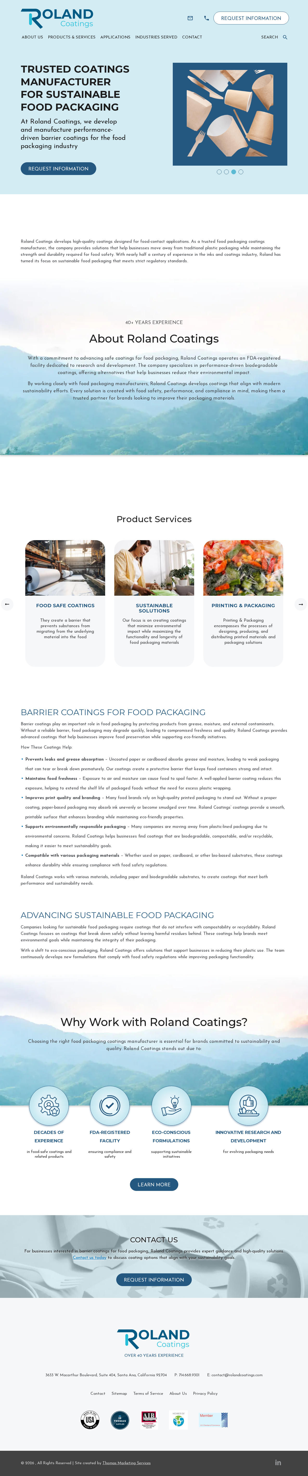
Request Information (251, 18)
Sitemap (119, 1394)
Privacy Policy (205, 1394)
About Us (178, 1394)
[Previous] (7, 604)
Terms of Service (148, 1394)
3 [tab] (233, 171)
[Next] (301, 604)
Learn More (154, 1185)
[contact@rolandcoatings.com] (190, 18)
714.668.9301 (189, 1375)
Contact (97, 1394)
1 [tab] (219, 171)
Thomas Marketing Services (127, 1463)
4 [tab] (240, 171)
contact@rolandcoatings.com (237, 1375)
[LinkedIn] (278, 1463)
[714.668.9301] (206, 18)
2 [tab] (226, 171)
